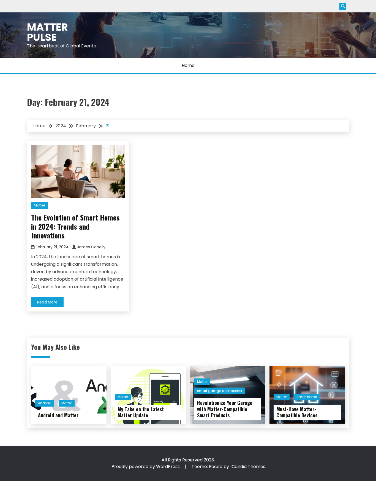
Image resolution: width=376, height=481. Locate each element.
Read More (47, 302)
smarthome (307, 396)
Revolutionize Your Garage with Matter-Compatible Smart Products (224, 409)
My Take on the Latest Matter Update (141, 412)
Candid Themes (248, 466)
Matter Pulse (47, 32)
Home (188, 65)
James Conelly (91, 247)
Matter (39, 205)
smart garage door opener (219, 390)
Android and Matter (58, 415)
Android (44, 403)
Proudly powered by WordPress (146, 466)
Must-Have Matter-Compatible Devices (296, 412)
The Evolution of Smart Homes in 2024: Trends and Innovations (75, 226)
